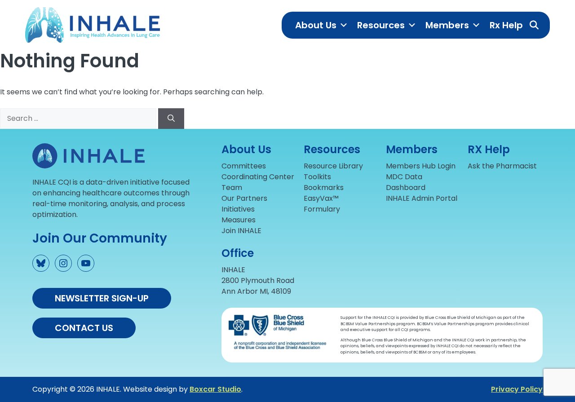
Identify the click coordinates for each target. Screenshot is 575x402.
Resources (381, 25)
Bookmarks (324, 187)
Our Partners (244, 198)
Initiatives (238, 209)
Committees (243, 166)
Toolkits (317, 177)
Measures (238, 220)
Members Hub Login (421, 166)
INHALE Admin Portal (421, 198)
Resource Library (333, 166)
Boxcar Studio (215, 389)
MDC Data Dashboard (405, 182)
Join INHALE (241, 230)
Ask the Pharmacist (502, 166)
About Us (315, 25)
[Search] (171, 118)
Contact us (84, 328)
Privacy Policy (517, 389)
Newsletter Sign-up (102, 298)
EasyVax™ (321, 198)
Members (447, 25)
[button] (534, 25)
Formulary (322, 209)
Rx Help (506, 25)
